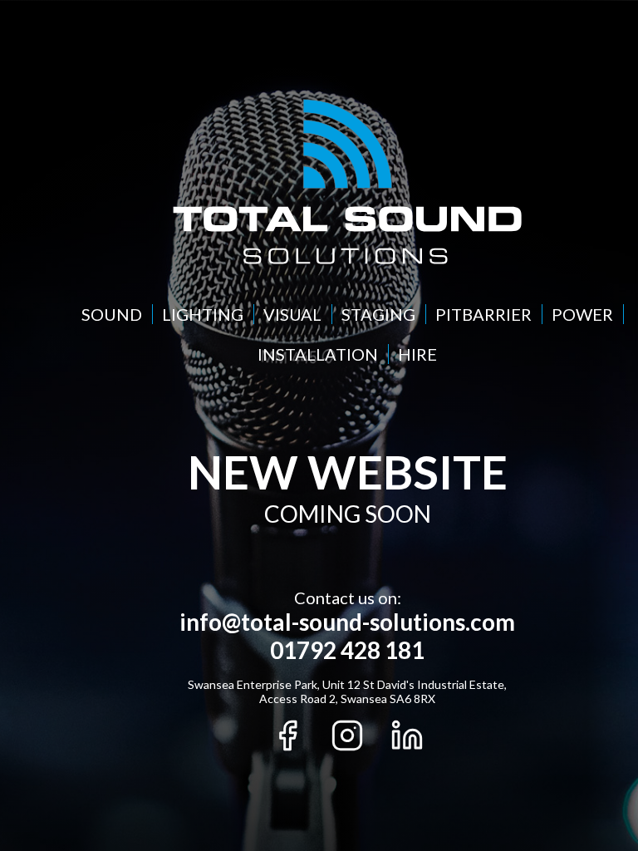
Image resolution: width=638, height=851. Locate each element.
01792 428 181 (347, 650)
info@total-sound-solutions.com (347, 622)
